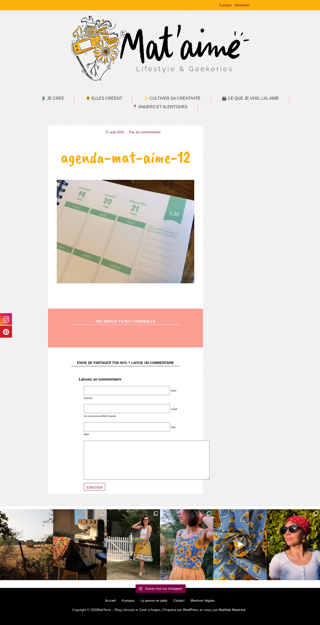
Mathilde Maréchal (232, 610)
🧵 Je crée (52, 98)
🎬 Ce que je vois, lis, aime (250, 98)
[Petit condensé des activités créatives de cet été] (79, 544)
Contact (178, 600)
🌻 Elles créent (104, 98)
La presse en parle (153, 600)
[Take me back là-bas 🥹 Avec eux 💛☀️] (26, 544)
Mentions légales (202, 600)
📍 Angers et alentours (160, 107)
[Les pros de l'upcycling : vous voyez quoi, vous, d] (239, 544)
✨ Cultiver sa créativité (172, 98)
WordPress (191, 610)
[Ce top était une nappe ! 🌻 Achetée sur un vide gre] (186, 544)
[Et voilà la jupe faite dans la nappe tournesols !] (133, 544)
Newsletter (242, 5)
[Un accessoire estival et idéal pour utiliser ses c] (293, 544)
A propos (225, 5)
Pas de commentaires (145, 132)
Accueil (110, 600)
